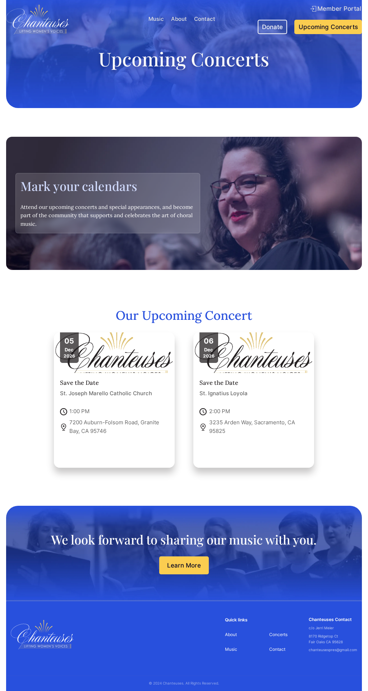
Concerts (278, 634)
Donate (272, 27)
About (179, 19)
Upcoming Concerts (328, 27)
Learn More (184, 565)
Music (156, 19)
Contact (204, 19)
